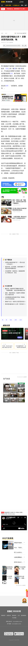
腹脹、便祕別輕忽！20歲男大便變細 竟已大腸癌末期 (15, 293)
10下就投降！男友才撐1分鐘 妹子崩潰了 (6, 400)
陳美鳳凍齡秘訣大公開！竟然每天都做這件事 (15, 305)
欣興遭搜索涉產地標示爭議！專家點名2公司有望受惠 (15, 298)
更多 (24, 196)
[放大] (23, 45)
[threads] (18, 629)
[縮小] (25, 45)
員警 (6, 86)
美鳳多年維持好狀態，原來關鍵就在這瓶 (18, 543)
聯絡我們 (3, 615)
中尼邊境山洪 (16, 5)
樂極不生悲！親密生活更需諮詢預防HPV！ (15, 302)
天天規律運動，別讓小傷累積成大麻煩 (22, 568)
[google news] (21, 629)
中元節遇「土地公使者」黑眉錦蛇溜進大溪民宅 (10, 577)
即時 (22, 5)
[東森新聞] (6, 2)
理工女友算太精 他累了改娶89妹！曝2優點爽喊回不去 (18, 552)
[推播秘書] (24, 600)
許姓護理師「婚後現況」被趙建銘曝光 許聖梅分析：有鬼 (15, 271)
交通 (11, 73)
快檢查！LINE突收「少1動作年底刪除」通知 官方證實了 (21, 385)
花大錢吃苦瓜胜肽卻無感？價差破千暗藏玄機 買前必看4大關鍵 (21, 400)
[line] (15, 629)
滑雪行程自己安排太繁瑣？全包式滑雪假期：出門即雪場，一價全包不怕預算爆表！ (18, 562)
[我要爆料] (27, 593)
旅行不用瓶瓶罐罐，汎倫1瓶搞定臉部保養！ (21, 390)
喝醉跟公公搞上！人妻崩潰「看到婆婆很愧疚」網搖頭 (21, 395)
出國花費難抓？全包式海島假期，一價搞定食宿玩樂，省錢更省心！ (18, 557)
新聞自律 (9, 615)
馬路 (6, 68)
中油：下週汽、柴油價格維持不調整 (18, 547)
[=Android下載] (19, 633)
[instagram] (13, 629)
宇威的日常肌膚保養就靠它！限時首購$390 (14, 400)
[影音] (21, 2)
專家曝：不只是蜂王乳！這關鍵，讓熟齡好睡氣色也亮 (10, 387)
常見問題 (14, 617)
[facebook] (7, 629)
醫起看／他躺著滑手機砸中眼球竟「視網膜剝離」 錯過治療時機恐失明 (15, 289)
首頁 (2, 33)
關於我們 (14, 615)
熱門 (26, 5)
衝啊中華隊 (8, 5)
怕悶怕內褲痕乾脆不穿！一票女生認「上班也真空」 (15, 263)
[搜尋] (26, 2)
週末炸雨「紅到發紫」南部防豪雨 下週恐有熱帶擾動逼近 (15, 267)
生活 (6, 33)
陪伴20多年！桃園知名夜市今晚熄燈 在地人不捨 (22, 577)
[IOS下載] (8, 633)
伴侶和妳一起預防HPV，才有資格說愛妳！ (14, 395)
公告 (19, 615)
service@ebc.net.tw (17, 621)
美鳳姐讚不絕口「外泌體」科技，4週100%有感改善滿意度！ (6, 395)
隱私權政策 (23, 615)
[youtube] (10, 629)
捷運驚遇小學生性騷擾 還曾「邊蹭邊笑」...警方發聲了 (10, 568)
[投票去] (13, 334)
